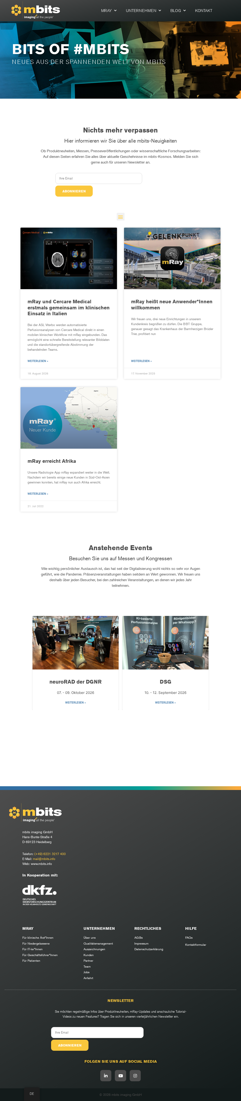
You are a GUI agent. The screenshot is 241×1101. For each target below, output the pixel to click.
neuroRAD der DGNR (75, 682)
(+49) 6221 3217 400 (50, 854)
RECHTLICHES (147, 928)
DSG (165, 682)
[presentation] (38, 663)
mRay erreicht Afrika (52, 461)
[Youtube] (120, 1075)
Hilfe (191, 928)
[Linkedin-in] (106, 1075)
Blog (175, 10)
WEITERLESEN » (75, 702)
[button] (121, 217)
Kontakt (203, 10)
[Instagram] (135, 1075)
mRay (106, 10)
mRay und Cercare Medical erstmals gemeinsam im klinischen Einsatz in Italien (69, 307)
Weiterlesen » (38, 361)
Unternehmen (141, 10)
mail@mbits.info (44, 859)
